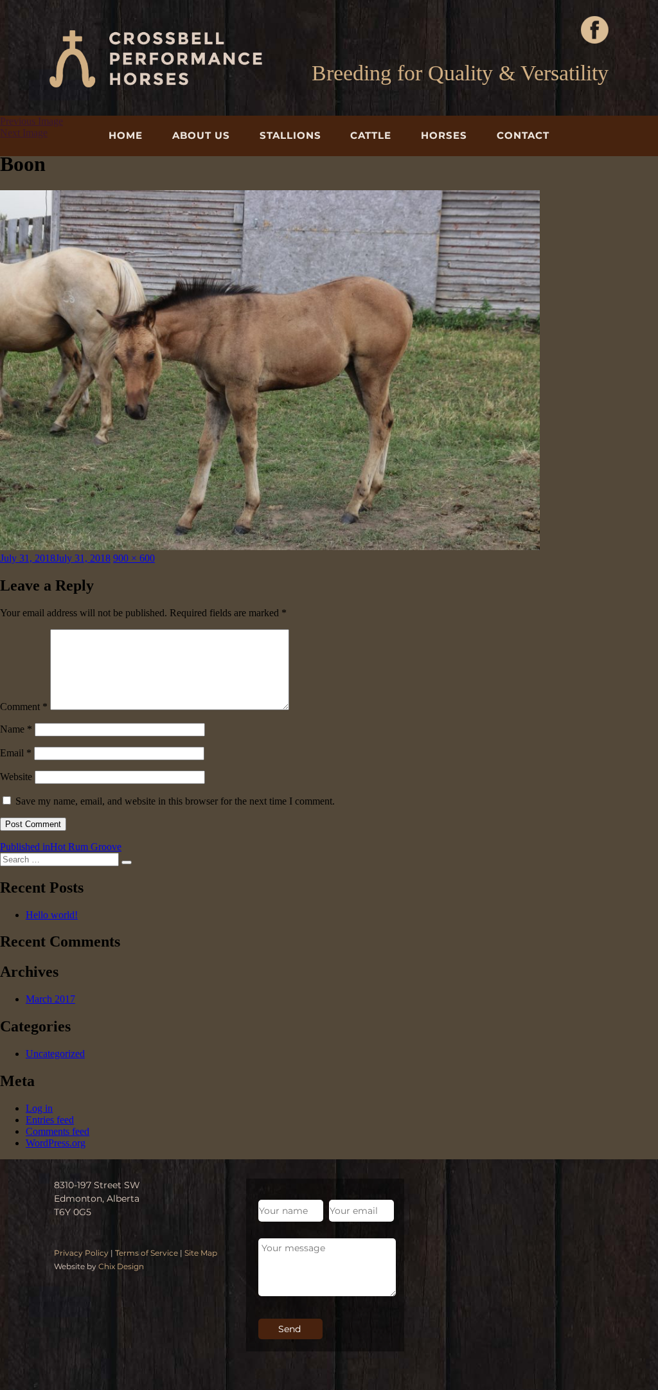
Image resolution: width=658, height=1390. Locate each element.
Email (15, 752)
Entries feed (50, 1119)
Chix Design (121, 1266)
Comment (24, 706)
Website (16, 776)
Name (16, 729)
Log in (39, 1108)
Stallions (290, 135)
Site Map (200, 1253)
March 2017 (50, 998)
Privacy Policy (81, 1253)
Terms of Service (146, 1253)
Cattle (370, 135)
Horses (444, 135)
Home (126, 135)
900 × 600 (134, 558)
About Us (201, 135)
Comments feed (57, 1131)
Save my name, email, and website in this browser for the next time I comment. (175, 801)
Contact (523, 135)
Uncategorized (55, 1053)
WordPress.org (55, 1142)
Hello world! (52, 914)
